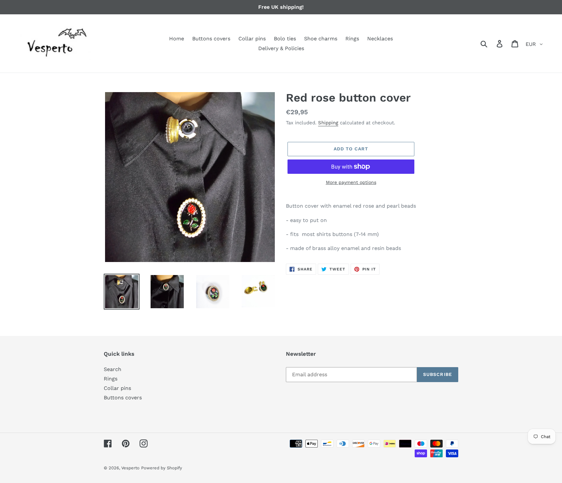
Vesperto (130, 467)
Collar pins (117, 388)
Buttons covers (123, 397)
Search (112, 369)
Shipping (328, 123)
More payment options (351, 182)
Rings (110, 379)
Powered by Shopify (161, 467)
